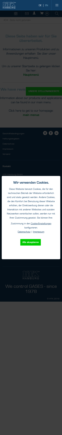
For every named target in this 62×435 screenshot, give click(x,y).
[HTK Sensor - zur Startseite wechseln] (9, 5)
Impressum (38, 231)
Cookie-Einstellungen (41, 223)
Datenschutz (24, 231)
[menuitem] (57, 5)
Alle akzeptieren (30, 242)
